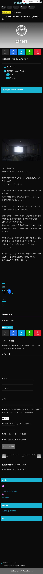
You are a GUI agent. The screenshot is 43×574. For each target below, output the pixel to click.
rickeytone (21, 2)
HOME (4, 563)
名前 (4, 378)
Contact (31, 7)
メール (5, 389)
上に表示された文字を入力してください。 (17, 423)
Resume (23, 7)
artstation (5, 497)
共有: (10, 74)
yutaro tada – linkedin (10, 491)
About (9, 7)
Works (16, 7)
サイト (4, 399)
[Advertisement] (17, 541)
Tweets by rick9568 (9, 511)
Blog (3, 7)
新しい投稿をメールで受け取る (15, 439)
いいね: (11, 78)
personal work (6, 12)
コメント (6, 354)
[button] (15, 67)
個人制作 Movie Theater (15, 71)
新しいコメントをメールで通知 (15, 434)
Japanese (29, 1)
